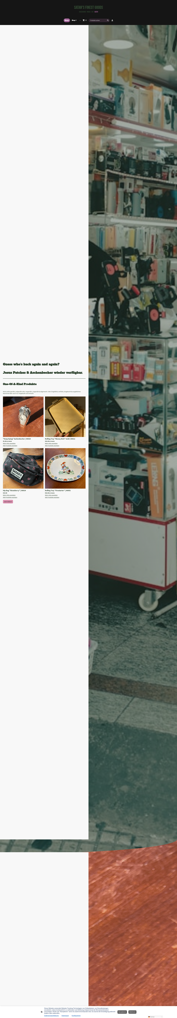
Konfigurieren (76, 1015)
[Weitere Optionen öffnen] (80, 20)
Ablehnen (132, 1012)
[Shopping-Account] (112, 20)
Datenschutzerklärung (51, 1015)
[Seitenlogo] (88, 14)
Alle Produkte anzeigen (10, 446)
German (152, 1017)
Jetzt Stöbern (8, 502)
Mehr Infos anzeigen (9, 443)
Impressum (65, 1015)
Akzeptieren (122, 1012)
